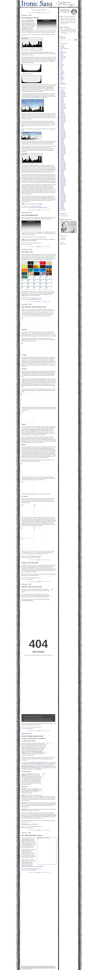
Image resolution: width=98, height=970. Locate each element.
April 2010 (62, 143)
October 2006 (62, 199)
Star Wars (62, 77)
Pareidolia (62, 72)
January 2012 (62, 116)
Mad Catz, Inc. (43, 389)
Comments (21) (38, 297)
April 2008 (62, 175)
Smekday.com (39, 769)
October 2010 (62, 136)
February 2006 (62, 209)
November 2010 (63, 134)
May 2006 (62, 206)
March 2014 (62, 91)
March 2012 (62, 113)
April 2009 (62, 159)
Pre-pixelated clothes (64, 9)
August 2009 (62, 154)
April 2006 (62, 207)
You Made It (62, 82)
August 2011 (62, 122)
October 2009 (62, 151)
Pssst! (44, 599)
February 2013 (62, 104)
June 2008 (62, 173)
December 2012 (63, 107)
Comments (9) (38, 727)
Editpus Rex (24, 775)
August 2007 (62, 186)
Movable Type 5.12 (63, 244)
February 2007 (62, 194)
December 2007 (63, 180)
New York (62, 70)
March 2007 (62, 192)
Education (62, 55)
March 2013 (62, 103)
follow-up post (34, 239)
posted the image (30, 20)
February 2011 (62, 130)
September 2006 (63, 200)
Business (61, 51)
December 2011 (63, 117)
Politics (61, 74)
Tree (61, 81)
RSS (64, 238)
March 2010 (62, 145)
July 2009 (62, 155)
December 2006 (63, 196)
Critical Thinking (63, 52)
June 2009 (62, 157)
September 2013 (63, 96)
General (61, 61)
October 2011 (62, 120)
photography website (37, 313)
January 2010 (62, 147)
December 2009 (63, 149)
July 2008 (62, 171)
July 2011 (62, 124)
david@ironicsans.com (64, 215)
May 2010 (62, 142)
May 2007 (62, 190)
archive (65, 33)
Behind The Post (63, 84)
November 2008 (63, 166)
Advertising (62, 47)
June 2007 (62, 188)
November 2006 (63, 198)
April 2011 (62, 128)
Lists (61, 67)
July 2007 (62, 187)
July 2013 (62, 97)
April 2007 (62, 191)
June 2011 (62, 125)
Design (61, 53)
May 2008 (62, 174)
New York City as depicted (32, 96)
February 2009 (62, 162)
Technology (62, 78)
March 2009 (62, 161)
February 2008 (62, 178)
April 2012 (62, 112)
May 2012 (62, 110)
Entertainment (63, 56)
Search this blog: (63, 38)
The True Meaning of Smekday (38, 762)
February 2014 (62, 92)
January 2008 (62, 179)
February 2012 (62, 114)
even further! (39, 204)
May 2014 (62, 89)
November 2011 (63, 118)
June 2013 (62, 99)
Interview (62, 64)
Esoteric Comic (63, 57)
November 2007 (63, 182)
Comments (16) (38, 556)
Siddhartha (24, 295)
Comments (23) (38, 242)
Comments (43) (39, 206)
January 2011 (62, 132)
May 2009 (62, 158)
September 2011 (63, 121)
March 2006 (62, 208)
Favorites (62, 59)
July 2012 (62, 109)
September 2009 (63, 153)
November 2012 (63, 108)
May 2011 (62, 126)
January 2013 (62, 105)
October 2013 (62, 95)
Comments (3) (38, 577)
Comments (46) (39, 826)
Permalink (34, 206)
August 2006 (62, 202)
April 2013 (62, 101)
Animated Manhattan (64, 48)
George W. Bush (39, 866)
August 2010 (62, 138)
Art (61, 49)
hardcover (49, 258)
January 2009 (62, 163)
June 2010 (62, 141)
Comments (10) (38, 868)
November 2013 (63, 93)
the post (61, 12)
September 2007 (63, 184)
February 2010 (62, 146)
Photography (62, 73)
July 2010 (62, 140)
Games (61, 60)
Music (61, 69)
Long (61, 68)
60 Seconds (62, 45)
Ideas (61, 63)
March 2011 (62, 129)
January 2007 (62, 195)
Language (62, 65)
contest (39, 589)
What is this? (63, 239)
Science (61, 76)
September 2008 (63, 169)
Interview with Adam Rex (32, 824)
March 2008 (62, 176)
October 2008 (62, 167)
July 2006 (62, 203)
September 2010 (63, 137)
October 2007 (62, 183)
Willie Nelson (29, 866)
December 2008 (63, 165)
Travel (61, 80)
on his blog (52, 574)
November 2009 (63, 150)
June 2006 (62, 204)
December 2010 (63, 133)
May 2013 (62, 100)
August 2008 (62, 170)
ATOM (61, 238)
